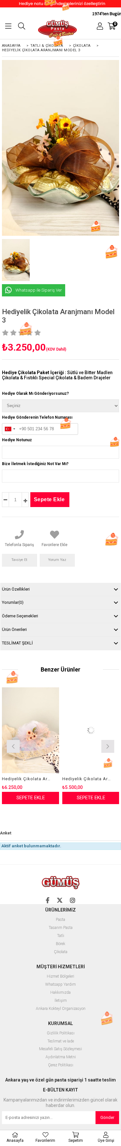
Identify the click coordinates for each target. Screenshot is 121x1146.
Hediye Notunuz (17, 440)
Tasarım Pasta (61, 928)
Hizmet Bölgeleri (60, 976)
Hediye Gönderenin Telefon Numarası (37, 417)
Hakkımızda (60, 993)
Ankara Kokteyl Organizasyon (61, 1009)
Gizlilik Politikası (61, 1033)
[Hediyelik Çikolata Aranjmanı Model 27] (90, 730)
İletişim (61, 1001)
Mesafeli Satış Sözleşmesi (60, 1049)
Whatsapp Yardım (60, 984)
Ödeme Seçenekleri (20, 615)
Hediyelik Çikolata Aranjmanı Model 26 (26, 778)
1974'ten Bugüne (101, 13)
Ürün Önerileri (14, 629)
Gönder (107, 1117)
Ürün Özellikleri (16, 589)
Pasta (60, 920)
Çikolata (60, 952)
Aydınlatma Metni (60, 1057)
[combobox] (9, 429)
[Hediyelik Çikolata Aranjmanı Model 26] (30, 730)
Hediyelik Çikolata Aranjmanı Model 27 (86, 778)
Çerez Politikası (60, 1065)
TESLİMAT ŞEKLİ (17, 643)
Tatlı (60, 936)
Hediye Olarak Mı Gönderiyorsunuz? (35, 393)
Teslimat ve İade (60, 1041)
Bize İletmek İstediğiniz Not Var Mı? (35, 464)
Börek (60, 944)
